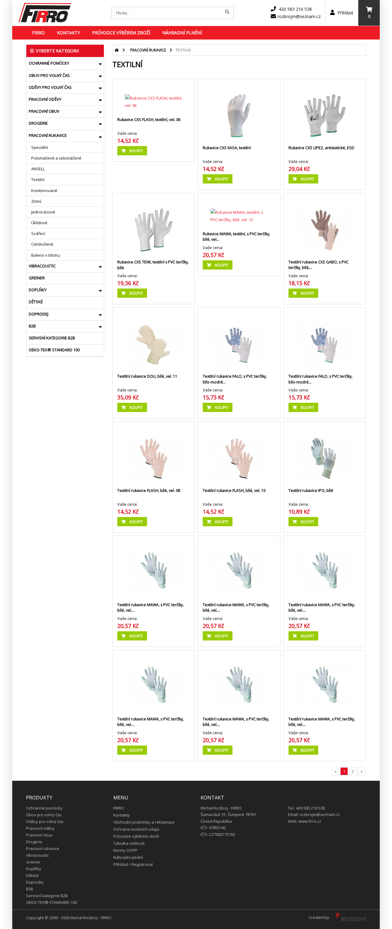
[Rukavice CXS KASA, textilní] (239, 109)
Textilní (37, 179)
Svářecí (38, 233)
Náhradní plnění (182, 33)
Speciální (39, 147)
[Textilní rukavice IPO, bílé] (325, 452)
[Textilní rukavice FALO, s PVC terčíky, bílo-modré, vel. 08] (239, 338)
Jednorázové (43, 212)
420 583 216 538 (295, 9)
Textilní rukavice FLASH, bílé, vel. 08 (148, 490)
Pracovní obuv (44, 111)
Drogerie (38, 123)
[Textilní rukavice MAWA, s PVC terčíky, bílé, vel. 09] (153, 680)
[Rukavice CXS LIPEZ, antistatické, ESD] (325, 109)
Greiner (37, 278)
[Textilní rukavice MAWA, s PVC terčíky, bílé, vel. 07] (239, 566)
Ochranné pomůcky (49, 63)
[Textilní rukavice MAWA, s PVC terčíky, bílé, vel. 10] (239, 680)
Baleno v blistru (45, 255)
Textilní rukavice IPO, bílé (310, 490)
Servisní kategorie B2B (52, 338)
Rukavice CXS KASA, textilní (227, 147)
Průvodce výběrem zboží (121, 33)
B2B (32, 326)
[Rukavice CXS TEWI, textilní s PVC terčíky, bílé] (153, 223)
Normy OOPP (125, 850)
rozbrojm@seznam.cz (299, 16)
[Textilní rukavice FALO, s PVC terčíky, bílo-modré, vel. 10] (325, 338)
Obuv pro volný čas (49, 75)
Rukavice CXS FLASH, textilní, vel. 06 (148, 119)
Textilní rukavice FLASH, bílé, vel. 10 (234, 490)
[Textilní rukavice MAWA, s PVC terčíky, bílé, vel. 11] (325, 680)
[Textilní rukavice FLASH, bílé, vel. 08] (153, 452)
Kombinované (44, 190)
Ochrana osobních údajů (136, 829)
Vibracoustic (42, 266)
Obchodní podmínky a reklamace (144, 822)
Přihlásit (344, 13)
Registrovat (142, 864)
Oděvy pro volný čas (50, 87)
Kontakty (68, 33)
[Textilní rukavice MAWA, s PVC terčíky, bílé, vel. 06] (153, 566)
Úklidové (39, 222)
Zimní (36, 201)
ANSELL (38, 169)
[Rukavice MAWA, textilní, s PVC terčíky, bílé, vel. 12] (239, 209)
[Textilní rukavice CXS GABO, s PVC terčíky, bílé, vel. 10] (325, 223)
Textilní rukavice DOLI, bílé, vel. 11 (147, 376)
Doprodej (38, 314)
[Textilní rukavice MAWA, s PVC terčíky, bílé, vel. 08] (325, 566)
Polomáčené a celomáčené (56, 158)
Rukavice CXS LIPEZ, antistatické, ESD (321, 147)
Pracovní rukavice (48, 135)
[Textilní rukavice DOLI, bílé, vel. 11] (153, 338)
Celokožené (42, 244)
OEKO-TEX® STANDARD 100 (54, 350)
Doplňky (38, 290)
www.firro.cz (309, 821)
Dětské (36, 301)
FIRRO (38, 33)
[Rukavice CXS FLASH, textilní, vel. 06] (153, 95)
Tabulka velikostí (129, 843)
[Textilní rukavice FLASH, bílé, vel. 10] (239, 452)
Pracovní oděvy (45, 99)
